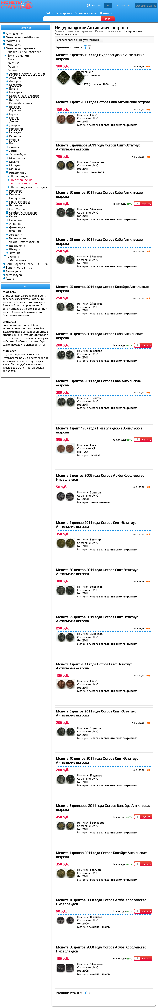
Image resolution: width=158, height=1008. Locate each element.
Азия (11, 59)
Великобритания (20, 103)
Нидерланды (18, 172)
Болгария (15, 92)
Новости (25, 286)
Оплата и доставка (86, 13)
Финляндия (17, 227)
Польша (14, 194)
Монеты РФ (13, 44)
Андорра (15, 81)
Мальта (14, 161)
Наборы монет (17, 260)
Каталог (25, 27)
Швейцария (17, 245)
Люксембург (17, 154)
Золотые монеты (19, 55)
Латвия (14, 147)
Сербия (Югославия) (23, 212)
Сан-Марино (18, 209)
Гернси (13, 114)
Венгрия (15, 106)
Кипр (12, 143)
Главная (59, 31)
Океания (13, 256)
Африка (13, 66)
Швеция (14, 249)
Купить (146, 203)
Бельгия (14, 88)
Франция (15, 231)
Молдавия (16, 165)
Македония (17, 158)
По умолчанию (90, 39)
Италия (14, 139)
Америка (13, 63)
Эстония (14, 253)
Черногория (17, 238)
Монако (14, 169)
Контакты (106, 13)
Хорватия (15, 234)
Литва (13, 150)
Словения (15, 220)
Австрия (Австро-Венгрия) (27, 73)
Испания (15, 136)
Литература (14, 275)
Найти (108, 19)
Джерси (14, 125)
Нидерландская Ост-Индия (29, 187)
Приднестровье (19, 201)
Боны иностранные (19, 267)
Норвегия (15, 190)
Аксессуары (14, 271)
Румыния (15, 205)
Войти (49, 13)
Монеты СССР (15, 41)
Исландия (15, 132)
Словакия (15, 216)
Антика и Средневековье (24, 52)
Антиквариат (14, 33)
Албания (15, 77)
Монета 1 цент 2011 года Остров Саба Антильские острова (103, 102)
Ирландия (16, 128)
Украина (15, 223)
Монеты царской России (22, 37)
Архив (10, 278)
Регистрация (64, 13)
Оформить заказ (145, 5)
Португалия (17, 198)
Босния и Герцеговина (24, 95)
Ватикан (14, 99)
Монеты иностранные (21, 48)
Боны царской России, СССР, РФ (27, 264)
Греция (14, 117)
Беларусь (15, 84)
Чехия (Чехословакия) (24, 242)
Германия (15, 110)
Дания (13, 121)
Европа (12, 70)
